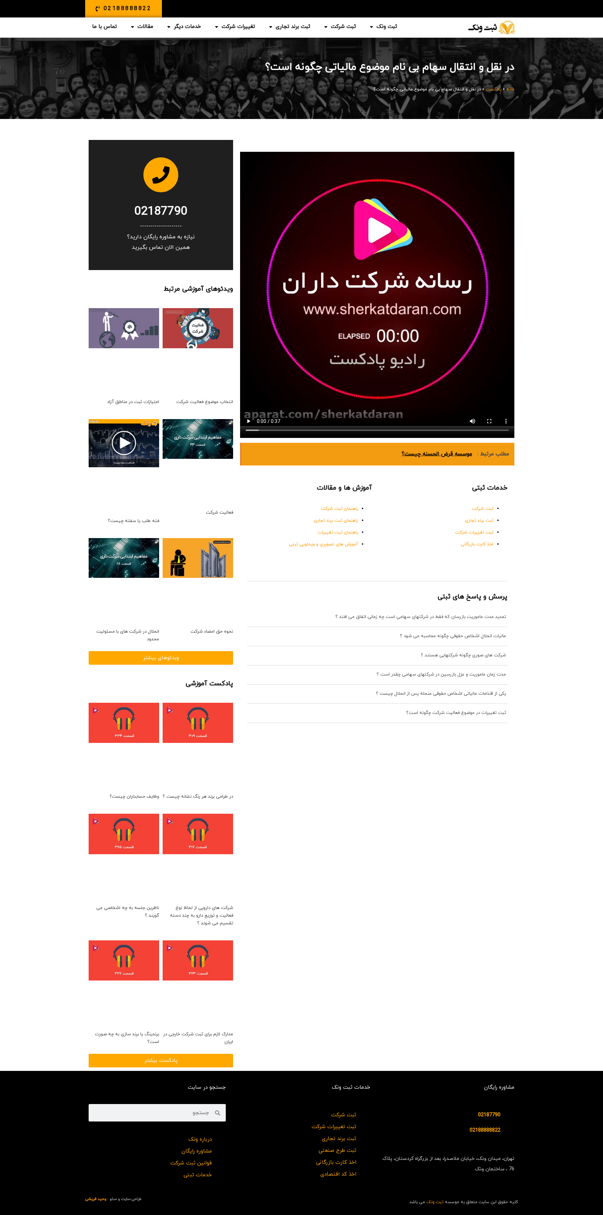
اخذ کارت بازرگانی (477, 544)
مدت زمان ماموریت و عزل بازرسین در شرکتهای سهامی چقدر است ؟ (441, 674)
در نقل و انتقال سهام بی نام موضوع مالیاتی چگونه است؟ (389, 67)
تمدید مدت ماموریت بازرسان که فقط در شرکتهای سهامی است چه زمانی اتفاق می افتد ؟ (420, 617)
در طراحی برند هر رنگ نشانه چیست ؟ (198, 796)
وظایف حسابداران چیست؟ (134, 796)
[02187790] (160, 174)
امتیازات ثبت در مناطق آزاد (133, 402)
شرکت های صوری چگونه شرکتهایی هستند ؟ (463, 655)
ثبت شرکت (343, 26)
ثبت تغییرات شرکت (474, 532)
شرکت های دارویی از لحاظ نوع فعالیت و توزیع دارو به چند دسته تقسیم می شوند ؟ (201, 915)
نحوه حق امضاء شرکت (212, 631)
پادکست (493, 89)
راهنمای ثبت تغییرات (338, 532)
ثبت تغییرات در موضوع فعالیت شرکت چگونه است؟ (456, 713)
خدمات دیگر (187, 26)
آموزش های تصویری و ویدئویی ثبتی (323, 544)
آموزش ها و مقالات (344, 488)
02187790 (160, 211)
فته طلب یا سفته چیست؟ (133, 521)
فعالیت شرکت (219, 512)
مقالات (145, 26)
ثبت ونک (387, 26)
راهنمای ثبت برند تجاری (336, 520)
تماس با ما (104, 26)
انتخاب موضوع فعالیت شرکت (204, 402)
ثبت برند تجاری (293, 26)
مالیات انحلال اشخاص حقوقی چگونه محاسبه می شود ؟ (453, 636)
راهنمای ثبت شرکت (339, 509)
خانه (510, 89)
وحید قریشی (95, 1199)
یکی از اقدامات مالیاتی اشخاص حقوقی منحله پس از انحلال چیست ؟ (441, 694)
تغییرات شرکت (238, 26)
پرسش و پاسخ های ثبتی (472, 597)
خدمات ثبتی (489, 488)
